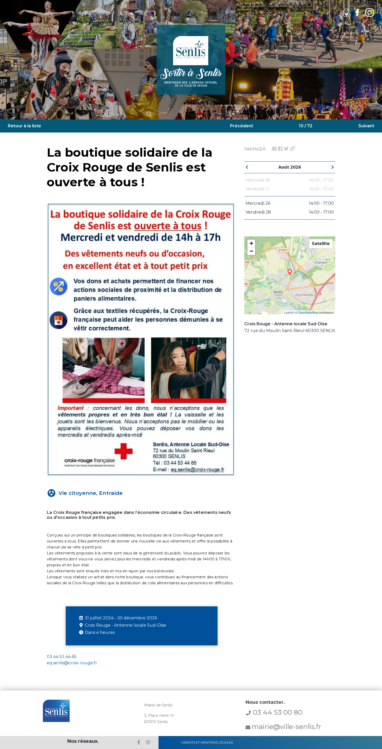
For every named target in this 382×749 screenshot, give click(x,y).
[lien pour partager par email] (274, 148)
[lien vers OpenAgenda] (346, 12)
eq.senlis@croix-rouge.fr (72, 662)
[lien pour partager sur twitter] (286, 148)
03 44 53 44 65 (61, 656)
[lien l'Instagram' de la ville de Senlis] (148, 742)
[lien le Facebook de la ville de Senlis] (139, 742)
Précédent (241, 125)
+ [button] (251, 243)
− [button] (251, 251)
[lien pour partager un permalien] (292, 148)
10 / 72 (305, 125)
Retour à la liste (24, 125)
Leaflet (288, 312)
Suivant (366, 125)
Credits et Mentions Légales (207, 742)
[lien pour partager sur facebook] (280, 148)
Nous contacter (265, 702)
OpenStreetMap (308, 312)
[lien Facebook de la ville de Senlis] (357, 12)
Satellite (321, 243)
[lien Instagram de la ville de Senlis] (369, 12)
